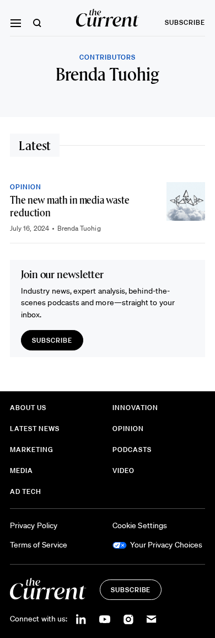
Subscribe (185, 22)
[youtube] (104, 619)
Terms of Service (38, 545)
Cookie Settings (139, 525)
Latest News (35, 428)
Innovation (135, 407)
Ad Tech (25, 491)
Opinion (25, 187)
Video (123, 470)
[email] (152, 619)
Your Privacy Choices (166, 545)
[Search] (37, 23)
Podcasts (132, 449)
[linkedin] (81, 619)
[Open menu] (15, 23)
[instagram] (128, 619)
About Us (28, 407)
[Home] (107, 18)
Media (21, 470)
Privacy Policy (33, 525)
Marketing (31, 449)
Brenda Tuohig (79, 228)
